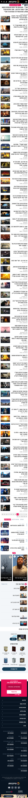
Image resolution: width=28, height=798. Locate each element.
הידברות (24, 700)
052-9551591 (24, 756)
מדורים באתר (23, 704)
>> (17, 516)
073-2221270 (10, 761)
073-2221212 (10, 733)
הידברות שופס (10, 764)
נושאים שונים (22, 715)
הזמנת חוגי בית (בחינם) (22, 759)
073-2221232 (24, 743)
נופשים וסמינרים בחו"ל (22, 769)
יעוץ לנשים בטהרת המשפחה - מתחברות (21, 748)
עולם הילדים (23, 711)
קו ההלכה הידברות (9, 747)
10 (2, 514)
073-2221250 (10, 766)
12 (24, 516)
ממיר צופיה (25, 764)
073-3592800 (10, 738)
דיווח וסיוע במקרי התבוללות (8, 754)
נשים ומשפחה (22, 722)
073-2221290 (24, 761)
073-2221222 (24, 733)
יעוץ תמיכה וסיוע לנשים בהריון (21, 754)
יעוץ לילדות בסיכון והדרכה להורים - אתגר (8, 742)
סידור (24, 726)
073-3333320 (10, 744)
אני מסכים (13, 694)
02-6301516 (24, 751)
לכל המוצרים (14, 669)
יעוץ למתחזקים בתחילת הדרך (21, 741)
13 (21, 516)
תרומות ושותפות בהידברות (8, 731)
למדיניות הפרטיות (12, 694)
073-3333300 (10, 749)
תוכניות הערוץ (22, 707)
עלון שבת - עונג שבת (22, 736)
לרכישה (13, 639)
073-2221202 (24, 771)
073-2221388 (24, 738)
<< (26, 514)
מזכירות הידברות (24, 731)
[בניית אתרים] (20, 791)
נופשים (12, 759)
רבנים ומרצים (23, 718)
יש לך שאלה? (4, 584)
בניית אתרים (20, 792)
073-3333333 (24, 766)
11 (26, 516)
